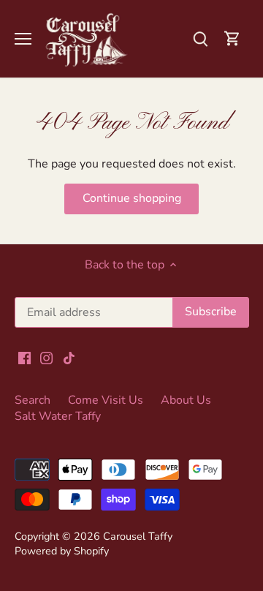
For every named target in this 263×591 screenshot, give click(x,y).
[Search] (200, 38)
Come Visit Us (105, 400)
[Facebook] (24, 358)
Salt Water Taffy (58, 416)
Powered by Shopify (62, 550)
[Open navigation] (23, 39)
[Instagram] (46, 358)
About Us (186, 400)
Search (32, 400)
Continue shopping (132, 198)
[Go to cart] (232, 38)
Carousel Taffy (137, 536)
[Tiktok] (69, 358)
